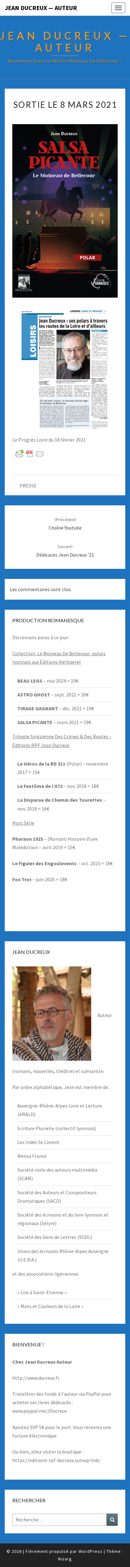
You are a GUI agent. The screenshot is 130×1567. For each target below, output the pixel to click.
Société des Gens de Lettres (46, 1237)
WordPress (91, 1551)
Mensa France (32, 1156)
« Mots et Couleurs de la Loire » (50, 1306)
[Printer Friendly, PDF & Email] (29, 453)
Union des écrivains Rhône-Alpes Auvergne (63, 1251)
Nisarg (65, 1559)
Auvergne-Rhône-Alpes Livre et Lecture (59, 1105)
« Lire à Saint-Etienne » (42, 1292)
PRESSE (28, 485)
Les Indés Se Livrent (38, 1142)
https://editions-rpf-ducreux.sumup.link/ (56, 1460)
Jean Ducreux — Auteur (41, 8)
